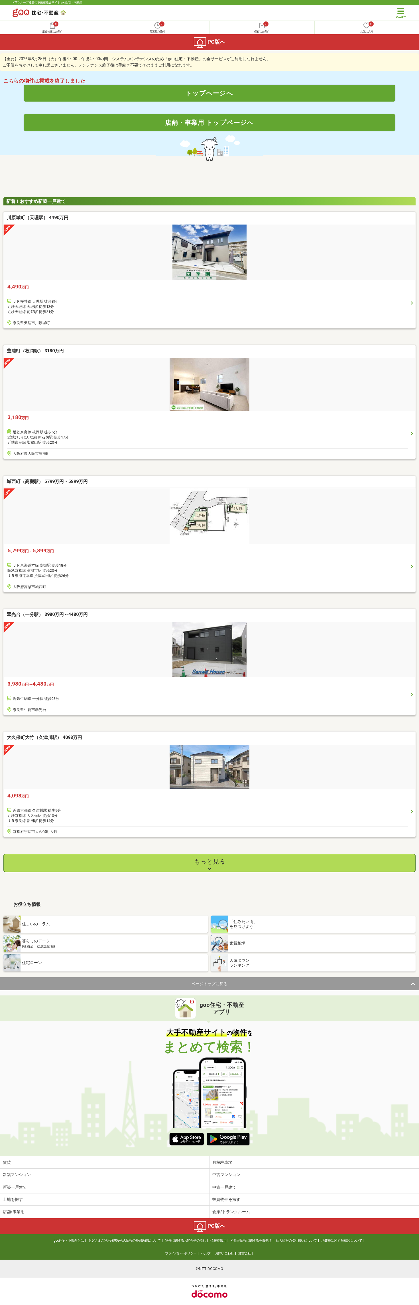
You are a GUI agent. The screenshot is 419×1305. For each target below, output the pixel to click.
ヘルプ (205, 1253)
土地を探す (13, 1199)
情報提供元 (218, 1241)
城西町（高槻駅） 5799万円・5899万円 (47, 481)
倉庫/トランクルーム (231, 1211)
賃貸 (7, 1162)
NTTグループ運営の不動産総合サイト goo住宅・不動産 (47, 2)
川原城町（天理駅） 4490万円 (37, 217)
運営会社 (244, 1253)
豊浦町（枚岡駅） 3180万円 (35, 350)
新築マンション (17, 1174)
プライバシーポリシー (180, 1253)
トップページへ (209, 93)
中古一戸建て (224, 1187)
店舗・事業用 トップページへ (209, 122)
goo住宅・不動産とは (69, 1241)
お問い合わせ (224, 1253)
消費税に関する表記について (341, 1241)
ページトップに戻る (209, 983)
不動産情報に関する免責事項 (251, 1241)
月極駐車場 (222, 1162)
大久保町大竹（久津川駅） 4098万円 (44, 737)
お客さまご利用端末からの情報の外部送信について (124, 1241)
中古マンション (226, 1174)
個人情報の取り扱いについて (296, 1241)
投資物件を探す (226, 1199)
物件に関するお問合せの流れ (185, 1241)
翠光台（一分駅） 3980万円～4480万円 (47, 614)
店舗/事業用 (14, 1211)
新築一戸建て (15, 1187)
